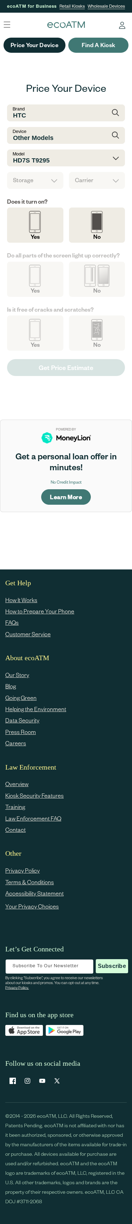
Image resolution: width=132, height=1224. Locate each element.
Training (15, 806)
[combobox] (66, 112)
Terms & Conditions (29, 882)
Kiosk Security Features (34, 795)
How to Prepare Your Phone (39, 611)
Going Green (21, 697)
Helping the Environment (35, 709)
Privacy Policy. (17, 987)
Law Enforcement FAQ (33, 818)
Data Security (22, 720)
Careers (15, 743)
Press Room (20, 731)
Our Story (17, 674)
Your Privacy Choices (32, 906)
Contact (15, 829)
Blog (10, 686)
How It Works (21, 600)
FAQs (12, 622)
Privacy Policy (22, 870)
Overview (17, 784)
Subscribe (112, 966)
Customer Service (28, 634)
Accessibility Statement (34, 893)
